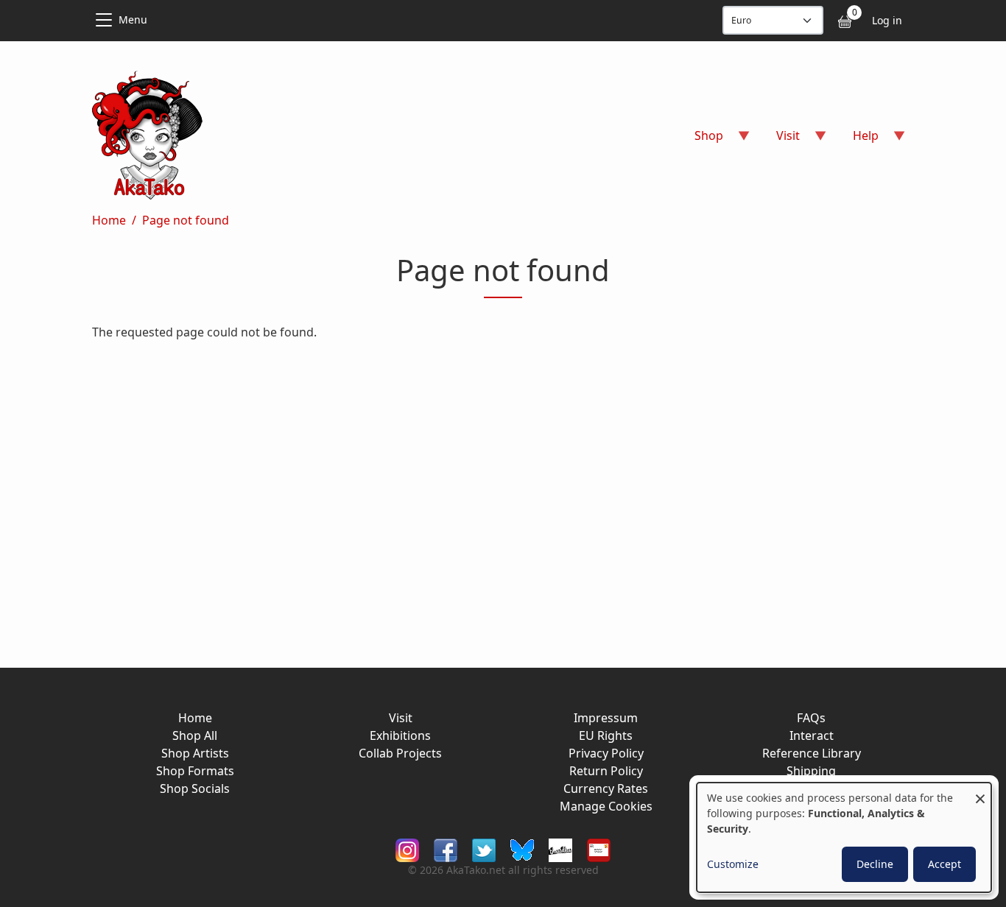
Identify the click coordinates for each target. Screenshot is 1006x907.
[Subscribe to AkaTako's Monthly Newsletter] (598, 849)
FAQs (811, 718)
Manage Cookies (606, 806)
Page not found (185, 220)
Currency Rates (605, 788)
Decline (874, 864)
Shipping (811, 771)
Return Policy (606, 771)
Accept (944, 864)
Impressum (606, 718)
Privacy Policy (606, 753)
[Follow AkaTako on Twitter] (484, 849)
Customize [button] (733, 864)
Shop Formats (195, 771)
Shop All (194, 735)
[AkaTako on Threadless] (560, 849)
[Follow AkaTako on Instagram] (407, 849)
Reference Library (811, 753)
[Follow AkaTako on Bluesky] (522, 849)
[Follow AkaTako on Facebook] (445, 849)
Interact (811, 735)
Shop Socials (195, 788)
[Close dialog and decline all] (980, 792)
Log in (887, 20)
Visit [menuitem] (779, 140)
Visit (400, 718)
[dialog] (844, 837)
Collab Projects (400, 753)
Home (109, 220)
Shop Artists (195, 753)
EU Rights (606, 735)
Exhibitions (400, 735)
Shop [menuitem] (700, 140)
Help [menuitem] (857, 140)
